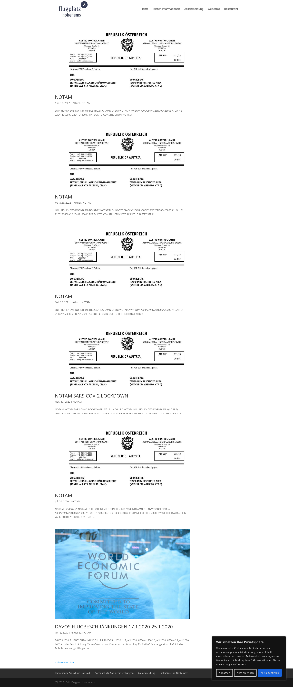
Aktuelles (76, 632)
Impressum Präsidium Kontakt (72, 673)
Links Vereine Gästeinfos (174, 673)
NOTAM (63, 97)
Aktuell (76, 103)
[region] (249, 658)
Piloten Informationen (166, 9)
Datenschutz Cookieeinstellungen (114, 673)
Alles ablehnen (245, 672)
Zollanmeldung (193, 9)
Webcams (214, 9)
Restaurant (231, 9)
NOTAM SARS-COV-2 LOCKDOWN (91, 395)
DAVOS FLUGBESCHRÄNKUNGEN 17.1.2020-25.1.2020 (114, 626)
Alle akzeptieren (270, 672)
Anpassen (224, 672)
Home (144, 9)
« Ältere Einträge (64, 662)
